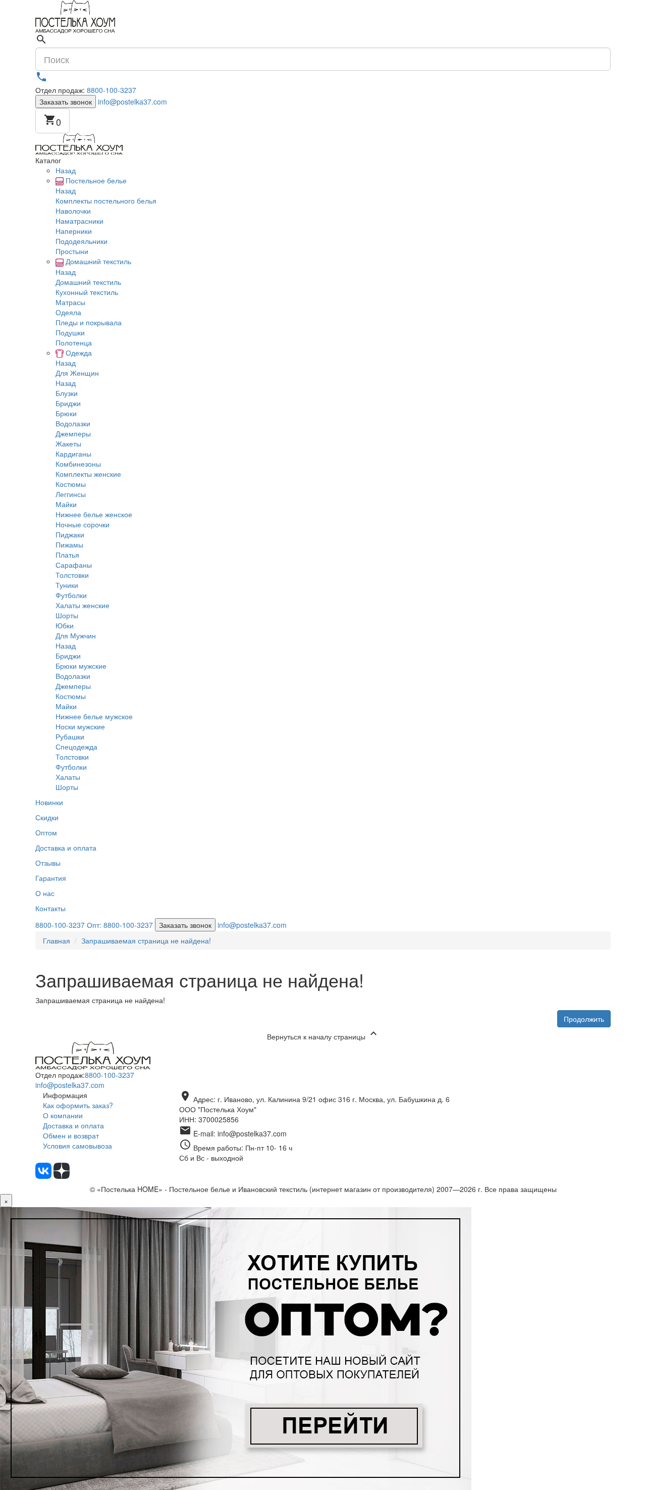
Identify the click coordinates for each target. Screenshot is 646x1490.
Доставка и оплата (73, 1125)
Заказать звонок (65, 101)
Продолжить (584, 1019)
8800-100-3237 (111, 90)
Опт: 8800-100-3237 (120, 925)
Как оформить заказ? (78, 1105)
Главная (56, 940)
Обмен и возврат (71, 1135)
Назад (66, 170)
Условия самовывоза (77, 1145)
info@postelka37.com (132, 101)
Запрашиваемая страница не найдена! (146, 940)
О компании (63, 1115)
